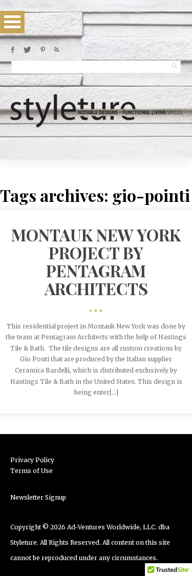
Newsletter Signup (38, 497)
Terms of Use (31, 471)
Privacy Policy (32, 460)
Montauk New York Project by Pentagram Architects (96, 261)
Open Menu (12, 21)
